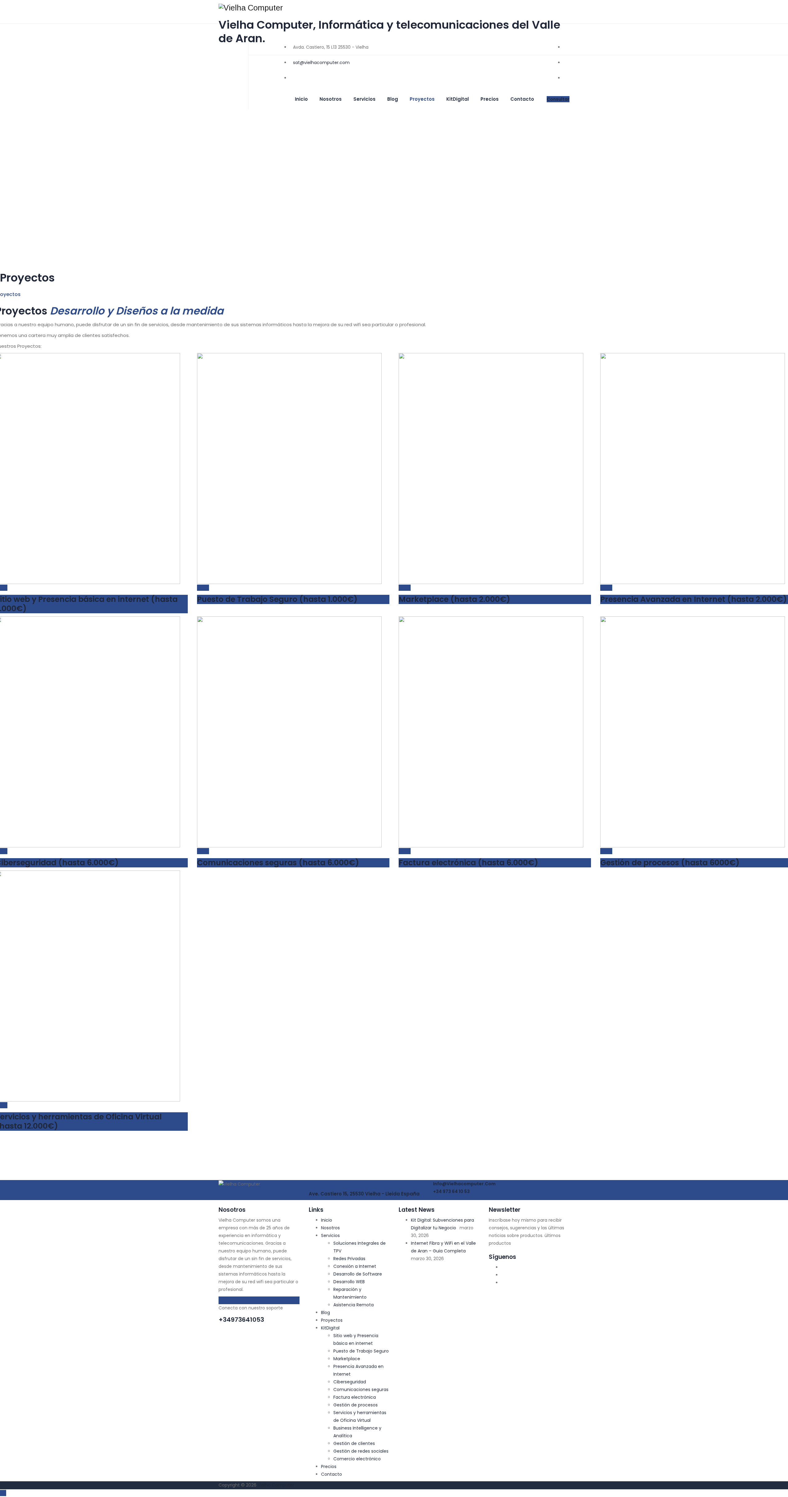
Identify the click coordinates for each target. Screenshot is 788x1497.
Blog (392, 99)
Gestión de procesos (355, 1405)
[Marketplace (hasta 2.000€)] (402, 588)
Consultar (558, 99)
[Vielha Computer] (394, 7)
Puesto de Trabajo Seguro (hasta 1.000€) (277, 599)
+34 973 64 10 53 (451, 1191)
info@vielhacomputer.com (464, 1184)
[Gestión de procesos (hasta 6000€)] (603, 851)
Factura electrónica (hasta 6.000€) (468, 862)
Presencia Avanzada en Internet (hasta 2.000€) (693, 599)
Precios (489, 99)
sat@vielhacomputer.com (321, 62)
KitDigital (457, 99)
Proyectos (422, 99)
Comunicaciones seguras (360, 1389)
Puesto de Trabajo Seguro (361, 1351)
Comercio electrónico (357, 1459)
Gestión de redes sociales (360, 1451)
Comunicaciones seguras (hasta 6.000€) (278, 862)
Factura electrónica (354, 1397)
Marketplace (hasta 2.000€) (454, 599)
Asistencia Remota (353, 1305)
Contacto (522, 99)
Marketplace (346, 1359)
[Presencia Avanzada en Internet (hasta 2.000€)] (603, 588)
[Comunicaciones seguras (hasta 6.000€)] (200, 851)
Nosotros (331, 99)
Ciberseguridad (349, 1382)
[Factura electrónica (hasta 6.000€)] (402, 851)
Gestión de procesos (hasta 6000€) (669, 862)
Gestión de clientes (354, 1443)
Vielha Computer (276, 1485)
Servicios (364, 99)
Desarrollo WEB (349, 1282)
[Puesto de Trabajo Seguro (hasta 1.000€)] (200, 588)
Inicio (301, 99)
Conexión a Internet (354, 1266)
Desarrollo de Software (357, 1274)
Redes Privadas (349, 1259)
